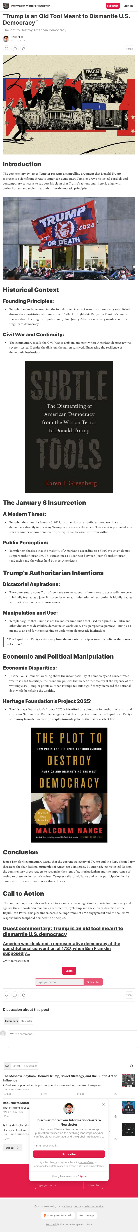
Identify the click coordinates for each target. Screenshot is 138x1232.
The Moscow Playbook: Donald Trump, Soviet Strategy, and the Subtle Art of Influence (60, 1078)
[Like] (6, 48)
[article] (69, 1085)
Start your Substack (59, 1215)
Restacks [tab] (26, 1021)
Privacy (67, 1206)
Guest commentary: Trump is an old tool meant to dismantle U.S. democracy (63, 931)
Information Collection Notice (68, 1166)
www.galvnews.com (16, 960)
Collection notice (94, 1206)
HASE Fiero (17, 37)
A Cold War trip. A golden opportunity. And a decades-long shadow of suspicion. (52, 1085)
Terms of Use (86, 1162)
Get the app (86, 1215)
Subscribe (113, 5)
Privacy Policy (96, 1166)
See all (10, 1147)
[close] (103, 1104)
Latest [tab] (16, 1066)
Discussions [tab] (30, 1066)
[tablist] (18, 1021)
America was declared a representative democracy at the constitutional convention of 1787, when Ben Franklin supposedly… (61, 948)
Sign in (128, 6)
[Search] (131, 1066)
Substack (51, 1224)
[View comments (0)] (15, 48)
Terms (77, 1206)
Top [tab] (7, 1066)
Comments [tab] (11, 1021)
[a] (129, 1080)
